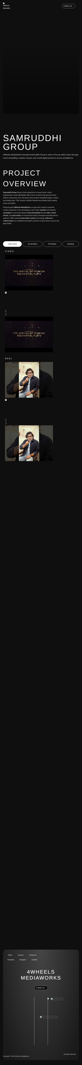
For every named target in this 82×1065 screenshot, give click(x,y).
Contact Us (32, 955)
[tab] (12, 244)
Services (21, 955)
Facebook (11, 959)
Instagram (23, 959)
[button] (51, 7)
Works (10, 955)
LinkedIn (34, 959)
